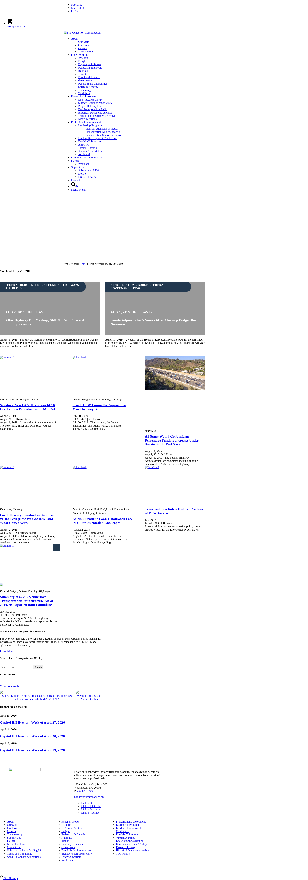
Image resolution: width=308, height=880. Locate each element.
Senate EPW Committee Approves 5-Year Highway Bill (99, 407)
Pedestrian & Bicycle (73, 834)
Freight (65, 831)
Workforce (67, 860)
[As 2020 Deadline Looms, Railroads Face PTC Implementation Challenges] (103, 485)
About (10, 821)
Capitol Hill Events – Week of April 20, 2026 (32, 736)
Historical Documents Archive (133, 850)
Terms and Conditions (19, 853)
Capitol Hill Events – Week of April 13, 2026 (32, 750)
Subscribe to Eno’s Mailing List (25, 850)
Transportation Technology (76, 853)
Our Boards (13, 827)
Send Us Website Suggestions (24, 856)
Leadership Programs (128, 824)
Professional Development (131, 821)
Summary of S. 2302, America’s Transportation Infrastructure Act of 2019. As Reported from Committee (26, 601)
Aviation (66, 824)
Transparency (14, 834)
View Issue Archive (11, 686)
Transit (65, 840)
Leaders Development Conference (128, 829)
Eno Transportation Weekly (131, 844)
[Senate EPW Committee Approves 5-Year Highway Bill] (103, 375)
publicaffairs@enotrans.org (89, 796)
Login (74, 10)
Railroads (66, 837)
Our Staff (12, 824)
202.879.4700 (85, 790)
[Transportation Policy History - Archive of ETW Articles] (175, 485)
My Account (78, 7)
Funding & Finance (72, 844)
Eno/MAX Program (127, 834)
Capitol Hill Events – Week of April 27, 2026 (32, 722)
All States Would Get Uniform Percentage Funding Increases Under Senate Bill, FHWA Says (172, 440)
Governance (68, 847)
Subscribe (76, 4)
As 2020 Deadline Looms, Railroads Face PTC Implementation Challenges (103, 521)
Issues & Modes (70, 821)
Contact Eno (14, 847)
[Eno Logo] (82, 32)
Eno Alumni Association (129, 840)
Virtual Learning (125, 837)
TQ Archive (123, 853)
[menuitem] (157, 4)
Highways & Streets (72, 827)
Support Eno (14, 837)
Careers (11, 831)
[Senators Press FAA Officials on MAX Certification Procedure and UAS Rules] (30, 375)
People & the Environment (76, 850)
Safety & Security (71, 856)
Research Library (125, 847)
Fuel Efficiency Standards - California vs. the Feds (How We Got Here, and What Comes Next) (27, 519)
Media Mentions (16, 844)
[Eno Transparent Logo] (25, 770)
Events (11, 840)
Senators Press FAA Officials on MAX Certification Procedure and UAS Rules (28, 407)
